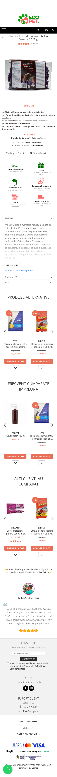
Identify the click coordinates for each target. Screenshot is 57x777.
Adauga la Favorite (16, 153)
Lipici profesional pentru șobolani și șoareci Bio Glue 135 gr (15, 532)
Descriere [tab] (9, 217)
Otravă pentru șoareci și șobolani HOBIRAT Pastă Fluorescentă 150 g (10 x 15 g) (42, 345)
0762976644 (30, 706)
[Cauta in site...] (53, 30)
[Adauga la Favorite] (15, 367)
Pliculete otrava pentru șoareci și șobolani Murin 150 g (15, 345)
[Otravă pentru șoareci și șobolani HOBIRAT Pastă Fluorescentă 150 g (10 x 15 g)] (41, 321)
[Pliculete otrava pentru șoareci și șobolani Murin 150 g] (15, 321)
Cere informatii (39, 153)
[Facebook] (25, 688)
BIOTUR (41, 341)
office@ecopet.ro (30, 711)
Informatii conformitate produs (19, 270)
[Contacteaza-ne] (38, 30)
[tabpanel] (28, 74)
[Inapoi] (2, 37)
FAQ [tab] (7, 282)
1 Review (35, 43)
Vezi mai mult (12, 265)
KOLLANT (15, 528)
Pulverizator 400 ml (15, 435)
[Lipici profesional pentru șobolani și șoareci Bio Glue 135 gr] (15, 508)
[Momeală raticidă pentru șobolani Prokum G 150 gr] (28, 74)
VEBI (15, 341)
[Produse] (4, 30)
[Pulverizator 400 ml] (15, 413)
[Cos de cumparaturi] (46, 30)
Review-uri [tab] (11, 277)
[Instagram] (31, 688)
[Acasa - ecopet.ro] (28, 19)
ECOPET (15, 433)
